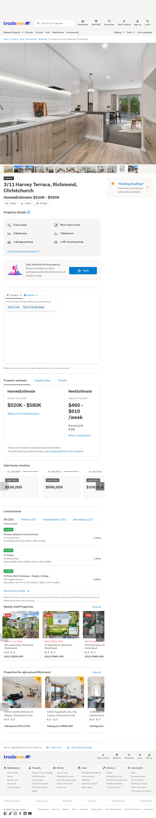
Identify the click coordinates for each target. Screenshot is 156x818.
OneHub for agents (40, 783)
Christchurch (31, 39)
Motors (60, 767)
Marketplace (13, 767)
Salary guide (87, 787)
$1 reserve (11, 783)
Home (6, 39)
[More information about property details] (28, 212)
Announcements (138, 776)
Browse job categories (91, 772)
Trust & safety (137, 780)
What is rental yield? (79, 435)
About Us (55, 809)
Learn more (56, 747)
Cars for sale (62, 772)
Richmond (42, 39)
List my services (113, 787)
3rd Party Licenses (139, 783)
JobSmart (86, 780)
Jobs (84, 767)
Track (85, 270)
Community (137, 767)
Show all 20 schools (15, 590)
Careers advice (88, 776)
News (74, 809)
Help (133, 772)
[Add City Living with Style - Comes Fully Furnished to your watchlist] (80, 680)
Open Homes (37, 780)
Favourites (129, 758)
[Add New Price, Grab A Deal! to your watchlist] (37, 680)
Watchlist (117, 758)
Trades (109, 772)
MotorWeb (67, 801)
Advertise (84, 809)
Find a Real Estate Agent (40, 789)
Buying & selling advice (66, 780)
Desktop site (43, 809)
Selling (118, 32)
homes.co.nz (41, 801)
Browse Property (12, 32)
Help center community (141, 791)
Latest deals (12, 772)
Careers (65, 809)
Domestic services (114, 776)
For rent (39, 32)
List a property (145, 32)
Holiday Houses (118, 801)
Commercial (72, 32)
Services (110, 767)
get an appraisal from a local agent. (64, 451)
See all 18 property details (21, 251)
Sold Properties (38, 776)
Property (15, 39)
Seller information (139, 787)
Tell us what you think (81, 747)
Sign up (137, 24)
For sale (29, 32)
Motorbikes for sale (65, 776)
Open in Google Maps (33, 307)
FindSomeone (146, 801)
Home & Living (13, 787)
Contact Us (148, 809)
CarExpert (91, 801)
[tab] (14, 295)
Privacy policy (96, 809)
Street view (14, 307)
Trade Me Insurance (12, 801)
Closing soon (12, 780)
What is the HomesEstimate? (23, 413)
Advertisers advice (90, 783)
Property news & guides (42, 772)
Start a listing (103, 758)
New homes (58, 32)
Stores (10, 776)
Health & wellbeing (114, 783)
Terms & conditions (113, 809)
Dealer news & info (65, 783)
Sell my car (61, 787)
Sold (48, 32)
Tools (129, 32)
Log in (148, 24)
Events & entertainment (116, 780)
